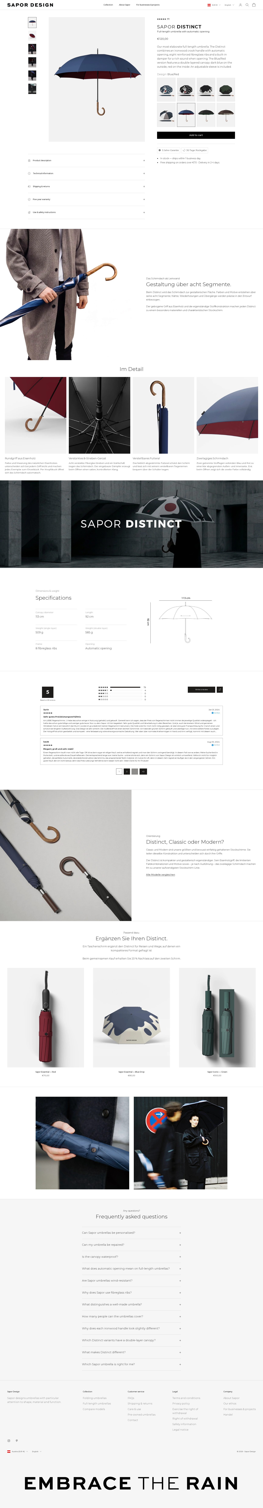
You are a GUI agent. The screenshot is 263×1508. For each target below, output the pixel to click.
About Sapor (124, 5)
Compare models (94, 1409)
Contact (133, 1420)
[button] (35, 415)
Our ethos (229, 1403)
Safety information (184, 1424)
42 (143, 771)
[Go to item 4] (32, 62)
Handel (228, 1414)
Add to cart (196, 135)
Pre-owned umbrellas (141, 1414)
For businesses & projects (148, 5)
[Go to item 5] (32, 75)
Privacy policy (181, 1403)
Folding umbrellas (94, 1398)
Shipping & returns (140, 1403)
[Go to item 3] (32, 49)
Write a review (201, 689)
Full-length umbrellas (97, 1403)
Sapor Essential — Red (45, 1072)
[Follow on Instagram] (8, 1440)
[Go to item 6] (32, 88)
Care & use (134, 1409)
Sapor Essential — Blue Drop (131, 1072)
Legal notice (180, 1429)
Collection (108, 5)
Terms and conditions (186, 1398)
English (228, 5)
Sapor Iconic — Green (217, 1072)
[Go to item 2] (32, 35)
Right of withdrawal (185, 1418)
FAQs (131, 1398)
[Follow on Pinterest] (16, 1440)
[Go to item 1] (32, 22)
